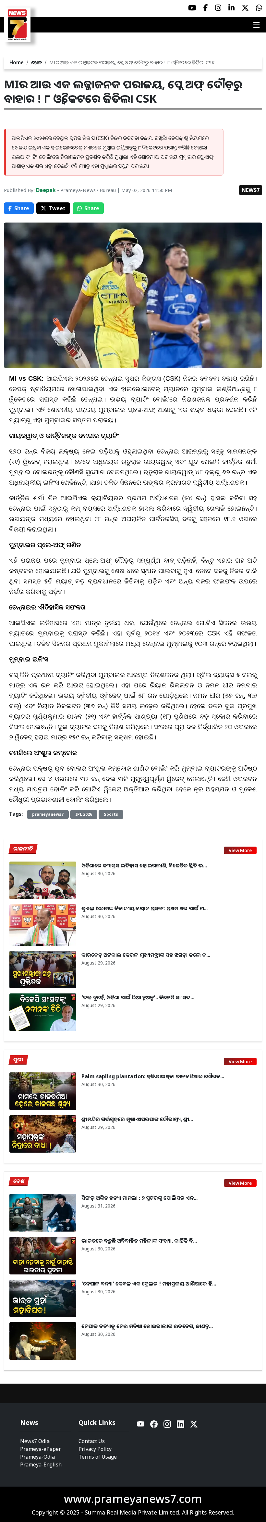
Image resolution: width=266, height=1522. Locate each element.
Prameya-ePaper (40, 1448)
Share (21, 208)
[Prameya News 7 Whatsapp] (259, 8)
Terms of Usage (98, 1456)
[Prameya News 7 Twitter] (245, 8)
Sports (111, 814)
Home (16, 62)
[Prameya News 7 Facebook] (205, 8)
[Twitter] (194, 1425)
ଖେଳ (36, 62)
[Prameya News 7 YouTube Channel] (192, 8)
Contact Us (92, 1441)
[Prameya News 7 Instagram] (218, 8)
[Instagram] (167, 1425)
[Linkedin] (181, 1425)
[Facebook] (154, 1425)
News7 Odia (35, 1441)
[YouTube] (141, 1425)
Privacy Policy (95, 1448)
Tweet (57, 208)
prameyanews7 (48, 814)
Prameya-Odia (37, 1456)
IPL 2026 (83, 814)
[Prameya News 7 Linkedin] (231, 8)
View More (240, 850)
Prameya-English (41, 1464)
